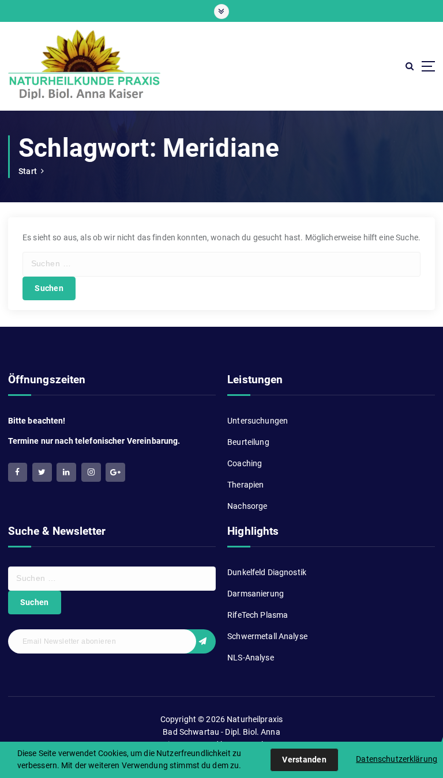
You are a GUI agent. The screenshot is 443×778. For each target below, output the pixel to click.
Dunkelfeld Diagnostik (266, 572)
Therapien (245, 484)
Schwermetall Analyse (267, 636)
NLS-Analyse (250, 657)
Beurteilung (248, 442)
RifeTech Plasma (257, 615)
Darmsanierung (255, 593)
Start (27, 171)
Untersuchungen (257, 420)
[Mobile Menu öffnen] (221, 11)
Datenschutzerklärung (396, 759)
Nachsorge (247, 506)
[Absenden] (198, 641)
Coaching (244, 463)
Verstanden (304, 759)
